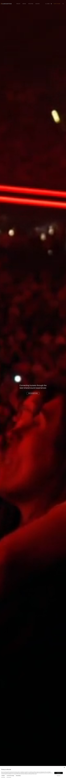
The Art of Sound (56, 3)
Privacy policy (9, 777)
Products (18, 3)
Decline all (58, 775)
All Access (47, 3)
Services (24, 3)
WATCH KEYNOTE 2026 (33, 393)
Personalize (3, 777)
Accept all (58, 772)
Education (37, 3)
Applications (30, 3)
